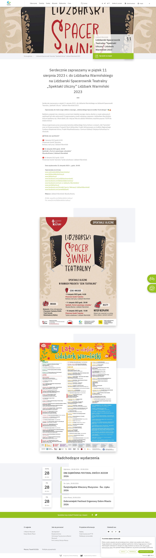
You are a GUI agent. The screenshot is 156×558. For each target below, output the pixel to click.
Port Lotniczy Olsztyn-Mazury (60, 540)
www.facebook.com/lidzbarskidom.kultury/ (59, 181)
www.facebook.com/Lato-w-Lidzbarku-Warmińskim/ (62, 183)
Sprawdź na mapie (105, 56)
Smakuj (48, 3)
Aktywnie (54, 3)
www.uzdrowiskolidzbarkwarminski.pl (57, 172)
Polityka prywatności (49, 549)
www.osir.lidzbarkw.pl (52, 185)
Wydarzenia (62, 3)
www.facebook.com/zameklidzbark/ (57, 189)
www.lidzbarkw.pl (51, 176)
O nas (69, 3)
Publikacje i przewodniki (86, 536)
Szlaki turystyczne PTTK (86, 534)
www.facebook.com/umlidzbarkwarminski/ (59, 178)
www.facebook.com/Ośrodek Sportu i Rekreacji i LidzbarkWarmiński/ (67, 187)
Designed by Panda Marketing (70, 555)
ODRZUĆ (123, 551)
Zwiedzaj (41, 3)
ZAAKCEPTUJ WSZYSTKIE (146, 551)
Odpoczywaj (33, 3)
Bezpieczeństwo (56, 534)
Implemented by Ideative (90, 555)
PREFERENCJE (132, 551)
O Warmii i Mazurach (29, 532)
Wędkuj (81, 532)
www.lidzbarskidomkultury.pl (54, 174)
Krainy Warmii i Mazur (30, 534)
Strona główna (28, 56)
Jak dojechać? (55, 532)
